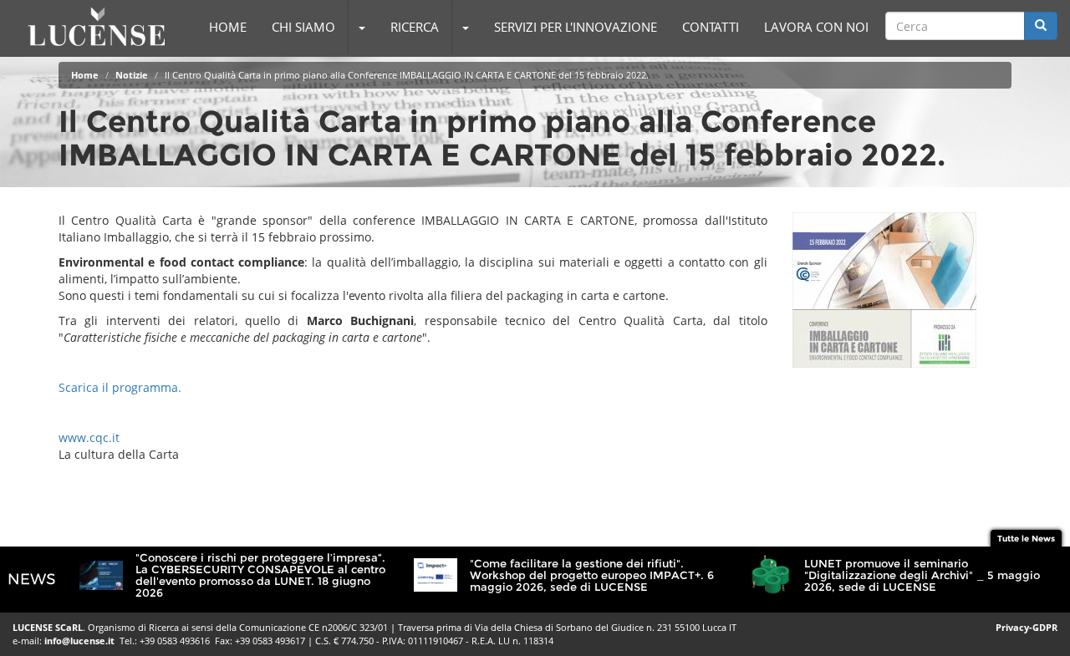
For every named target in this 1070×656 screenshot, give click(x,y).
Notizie (131, 75)
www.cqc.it (89, 437)
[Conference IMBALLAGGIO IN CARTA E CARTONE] (902, 290)
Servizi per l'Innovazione (575, 26)
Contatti (710, 26)
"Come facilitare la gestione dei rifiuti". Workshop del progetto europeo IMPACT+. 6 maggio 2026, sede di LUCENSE (592, 575)
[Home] (97, 26)
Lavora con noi (816, 26)
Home (228, 26)
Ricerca (414, 26)
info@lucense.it (79, 640)
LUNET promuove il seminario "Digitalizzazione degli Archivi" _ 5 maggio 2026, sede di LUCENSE (922, 575)
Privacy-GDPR (1026, 627)
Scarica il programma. (120, 387)
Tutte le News (1026, 538)
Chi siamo (303, 26)
